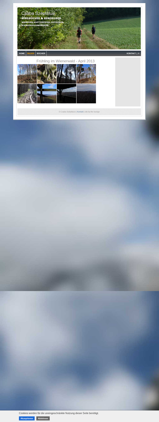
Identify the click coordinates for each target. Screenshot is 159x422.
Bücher (41, 53)
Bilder (30, 53)
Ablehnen (43, 418)
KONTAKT (131, 53)
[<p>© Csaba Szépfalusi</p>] (27, 83)
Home (22, 53)
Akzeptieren (26, 418)
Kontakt (80, 112)
